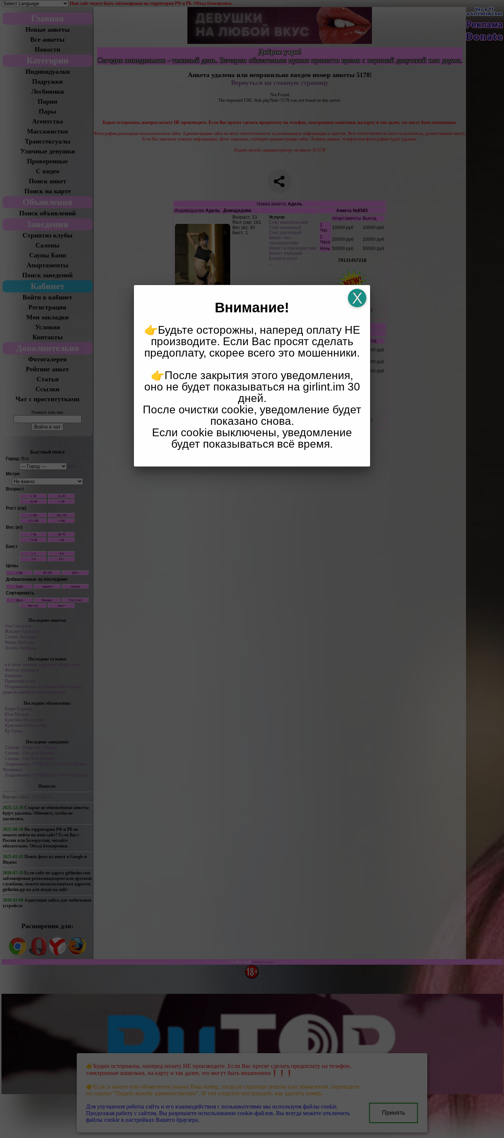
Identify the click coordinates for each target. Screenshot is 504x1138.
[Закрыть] (357, 298)
